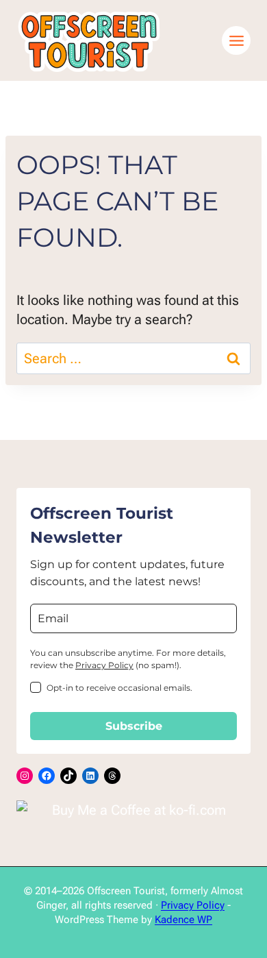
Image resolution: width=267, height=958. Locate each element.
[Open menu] (236, 40)
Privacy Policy (104, 665)
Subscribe (133, 726)
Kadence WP (183, 919)
